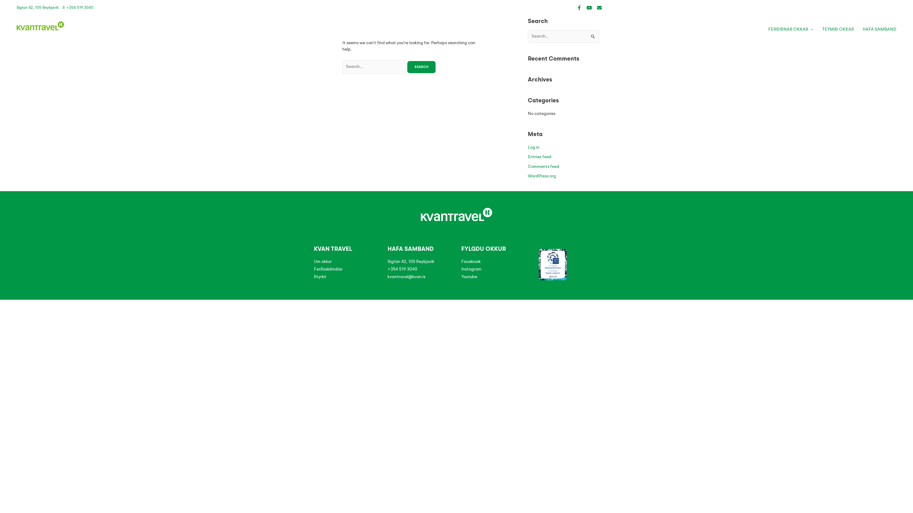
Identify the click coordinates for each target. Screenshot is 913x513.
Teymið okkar (838, 29)
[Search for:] (374, 67)
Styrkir (320, 277)
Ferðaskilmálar (328, 269)
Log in (533, 147)
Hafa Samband (879, 29)
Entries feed (539, 157)
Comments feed (543, 167)
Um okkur (323, 262)
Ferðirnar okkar (788, 29)
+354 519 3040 (402, 269)
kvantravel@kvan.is (406, 277)
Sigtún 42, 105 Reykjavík (411, 262)
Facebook (471, 262)
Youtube (469, 277)
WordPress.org (542, 176)
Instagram (471, 269)
